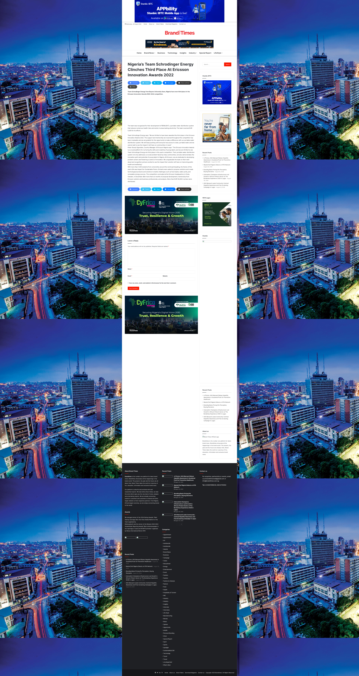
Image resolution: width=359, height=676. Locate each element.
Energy (165, 566)
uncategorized (167, 662)
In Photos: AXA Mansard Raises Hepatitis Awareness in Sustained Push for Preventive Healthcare (217, 160)
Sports (165, 644)
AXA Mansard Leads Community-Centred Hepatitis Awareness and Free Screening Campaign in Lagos (216, 185)
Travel (165, 656)
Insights (183, 53)
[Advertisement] (161, 111)
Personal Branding (168, 633)
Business (161, 53)
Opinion (165, 624)
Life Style (166, 613)
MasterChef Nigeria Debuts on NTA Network (217, 165)
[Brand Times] (179, 33)
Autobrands (166, 543)
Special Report (205, 53)
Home (145, 24)
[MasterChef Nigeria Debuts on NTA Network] (167, 487)
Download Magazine (171, 24)
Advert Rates (160, 24)
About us (151, 24)
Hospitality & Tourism (169, 592)
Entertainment (167, 569)
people (165, 630)
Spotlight (166, 647)
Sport (165, 642)
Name (130, 269)
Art (164, 540)
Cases (165, 560)
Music (165, 621)
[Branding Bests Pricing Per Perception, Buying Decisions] (167, 496)
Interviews (166, 610)
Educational (166, 563)
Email (130, 276)
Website (165, 276)
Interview (166, 607)
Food (164, 587)
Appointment (167, 534)
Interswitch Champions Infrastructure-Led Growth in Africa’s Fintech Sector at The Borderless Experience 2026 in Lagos (216, 176)
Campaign (166, 558)
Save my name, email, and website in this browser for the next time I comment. (152, 283)
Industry (192, 53)
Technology (172, 53)
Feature (165, 584)
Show (165, 636)
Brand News (149, 53)
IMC (164, 595)
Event (165, 572)
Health (165, 589)
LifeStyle (217, 53)
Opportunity (166, 627)
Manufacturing (167, 615)
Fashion (165, 575)
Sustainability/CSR (168, 650)
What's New (167, 665)
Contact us (182, 24)
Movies (165, 618)
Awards (165, 549)
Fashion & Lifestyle (169, 581)
